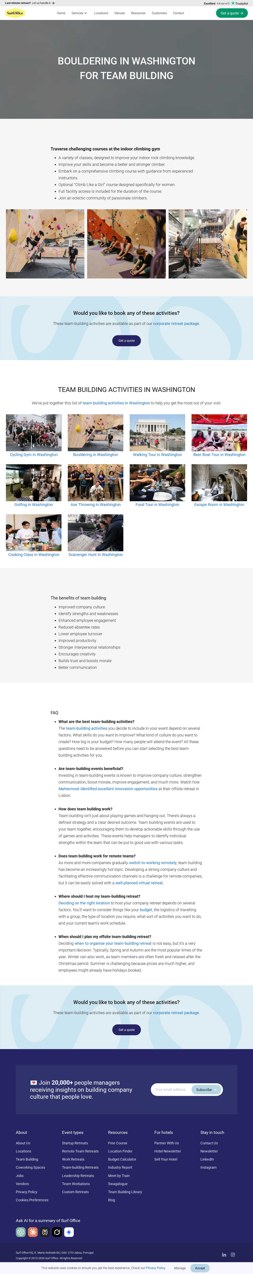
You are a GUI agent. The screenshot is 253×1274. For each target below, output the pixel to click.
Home (61, 13)
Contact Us (209, 1143)
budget (146, 909)
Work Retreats (73, 1159)
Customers (159, 13)
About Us (23, 1143)
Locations (101, 13)
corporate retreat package (176, 323)
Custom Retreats (75, 1192)
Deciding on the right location (84, 903)
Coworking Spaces (30, 1167)
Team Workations (76, 1184)
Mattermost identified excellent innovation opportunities (108, 788)
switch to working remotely (153, 862)
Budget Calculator (122, 1159)
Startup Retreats (75, 1143)
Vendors (22, 1184)
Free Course (117, 1143)
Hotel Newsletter (167, 1151)
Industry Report (120, 1167)
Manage (180, 1268)
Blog (111, 1200)
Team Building (27, 1159)
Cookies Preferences (32, 1200)
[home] (15, 13)
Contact (178, 13)
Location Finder (120, 1151)
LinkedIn (207, 1159)
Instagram (208, 1167)
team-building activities (86, 728)
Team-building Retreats (80, 1167)
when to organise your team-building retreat (113, 943)
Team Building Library (125, 1192)
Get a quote (127, 341)
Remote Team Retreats (80, 1151)
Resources (138, 13)
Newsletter (209, 1151)
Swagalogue (118, 1184)
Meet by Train (119, 1176)
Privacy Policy (155, 1268)
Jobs (20, 1176)
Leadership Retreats (78, 1176)
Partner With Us (166, 1143)
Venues (119, 13)
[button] (79, 13)
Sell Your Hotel (165, 1159)
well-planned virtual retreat (139, 882)
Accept (200, 1268)
